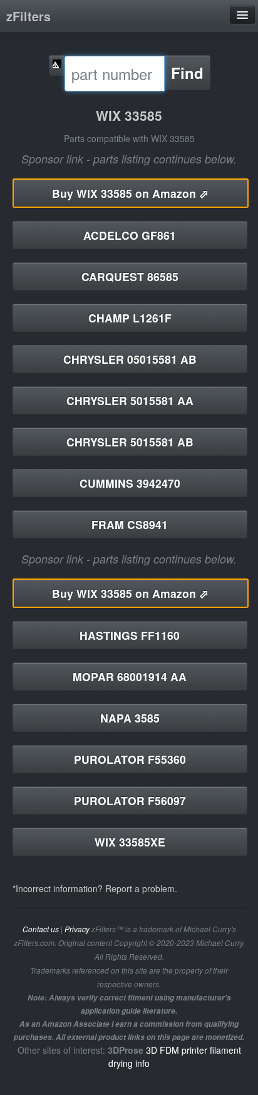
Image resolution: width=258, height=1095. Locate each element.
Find (187, 72)
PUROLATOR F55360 (130, 759)
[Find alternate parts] (57, 65)
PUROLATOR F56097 (130, 800)
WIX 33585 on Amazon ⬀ (130, 193)
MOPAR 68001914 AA (130, 676)
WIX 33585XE (130, 842)
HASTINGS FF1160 (130, 635)
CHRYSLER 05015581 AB (130, 359)
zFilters (28, 16)
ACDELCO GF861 (129, 235)
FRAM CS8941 (129, 524)
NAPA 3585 (130, 718)
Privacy (77, 929)
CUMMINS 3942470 (130, 483)
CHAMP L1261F (130, 318)
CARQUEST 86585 (129, 276)
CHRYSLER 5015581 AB (130, 442)
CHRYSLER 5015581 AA (130, 400)
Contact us (41, 929)
